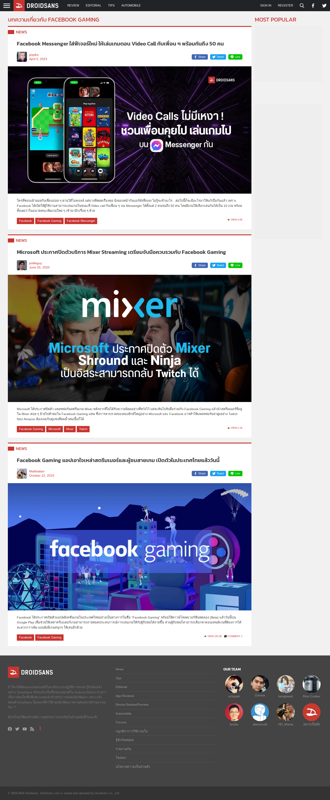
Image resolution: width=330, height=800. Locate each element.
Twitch (83, 429)
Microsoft (54, 429)
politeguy (35, 263)
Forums (121, 722)
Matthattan (36, 471)
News (21, 32)
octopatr (234, 696)
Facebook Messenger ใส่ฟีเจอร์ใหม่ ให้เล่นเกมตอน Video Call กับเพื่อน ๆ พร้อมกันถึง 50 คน (120, 44)
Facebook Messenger (81, 221)
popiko (34, 54)
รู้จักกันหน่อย (125, 740)
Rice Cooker (311, 696)
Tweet (220, 56)
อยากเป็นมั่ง (311, 724)
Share (202, 56)
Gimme (260, 695)
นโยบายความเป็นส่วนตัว (133, 766)
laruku (234, 724)
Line (237, 56)
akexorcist (260, 724)
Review (73, 5)
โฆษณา (121, 757)
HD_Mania (285, 724)
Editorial (93, 5)
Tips (111, 5)
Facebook (25, 221)
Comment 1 (235, 636)
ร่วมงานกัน (123, 749)
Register (285, 5)
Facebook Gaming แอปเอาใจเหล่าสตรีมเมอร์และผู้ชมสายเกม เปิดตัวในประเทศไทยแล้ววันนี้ (118, 460)
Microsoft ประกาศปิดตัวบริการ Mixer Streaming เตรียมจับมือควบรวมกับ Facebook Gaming (121, 252)
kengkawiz (285, 696)
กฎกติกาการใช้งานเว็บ (132, 731)
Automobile (131, 5)
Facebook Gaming (49, 221)
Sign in (265, 5)
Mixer (69, 429)
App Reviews (125, 696)
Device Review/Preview (132, 704)
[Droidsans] (35, 5)
